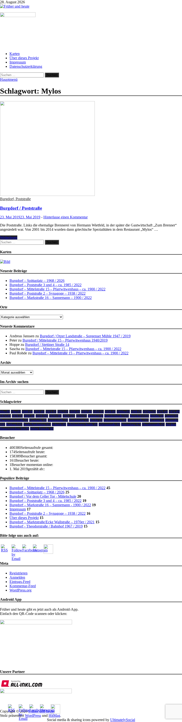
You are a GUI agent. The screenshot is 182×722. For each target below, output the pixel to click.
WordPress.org (20, 590)
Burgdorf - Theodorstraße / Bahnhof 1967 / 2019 (46, 526)
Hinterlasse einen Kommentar (65, 217)
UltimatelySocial (122, 720)
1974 (5, 416)
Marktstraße (138, 420)
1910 (39, 411)
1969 (136, 411)
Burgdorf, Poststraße (15, 199)
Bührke (157, 416)
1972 (174, 411)
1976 (17, 416)
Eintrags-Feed (19, 582)
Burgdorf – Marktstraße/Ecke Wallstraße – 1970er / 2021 (52, 522)
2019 (42, 416)
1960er (123, 411)
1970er (149, 411)
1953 (98, 411)
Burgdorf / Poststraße (21, 208)
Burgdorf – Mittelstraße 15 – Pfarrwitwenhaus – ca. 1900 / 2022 (57, 289)
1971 (162, 411)
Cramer (171, 416)
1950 (86, 411)
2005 (29, 416)
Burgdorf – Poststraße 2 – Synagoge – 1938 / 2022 (47, 293)
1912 (62, 411)
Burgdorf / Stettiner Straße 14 (47, 345)
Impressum (17, 62)
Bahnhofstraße (116, 416)
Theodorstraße (153, 424)
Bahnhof (95, 416)
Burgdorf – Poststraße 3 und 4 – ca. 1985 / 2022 (45, 285)
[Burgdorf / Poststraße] (91, 149)
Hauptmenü (9, 79)
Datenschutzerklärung (25, 66)
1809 (27, 411)
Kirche (96, 420)
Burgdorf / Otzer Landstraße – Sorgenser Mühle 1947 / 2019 (85, 336)
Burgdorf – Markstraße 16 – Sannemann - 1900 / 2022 (50, 505)
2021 (69, 416)
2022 (81, 416)
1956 (110, 411)
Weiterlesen (8, 237)
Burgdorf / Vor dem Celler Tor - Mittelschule (42, 496)
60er (5, 411)
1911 (51, 411)
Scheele (59, 424)
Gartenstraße (58, 420)
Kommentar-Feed (22, 586)
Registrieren (18, 573)
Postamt (157, 420)
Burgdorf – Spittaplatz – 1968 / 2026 (36, 281)
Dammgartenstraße (14, 420)
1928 (74, 411)
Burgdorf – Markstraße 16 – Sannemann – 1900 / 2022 (50, 298)
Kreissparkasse (115, 420)
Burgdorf (139, 416)
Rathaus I (14, 424)
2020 (55, 416)
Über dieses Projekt (24, 58)
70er (16, 411)
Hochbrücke (79, 420)
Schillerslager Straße (82, 424)
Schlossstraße (109, 424)
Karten (14, 54)
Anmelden (17, 577)
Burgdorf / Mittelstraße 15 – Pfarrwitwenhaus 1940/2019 (65, 340)
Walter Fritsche (42, 428)
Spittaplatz (131, 424)
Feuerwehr (38, 420)
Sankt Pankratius (37, 424)
